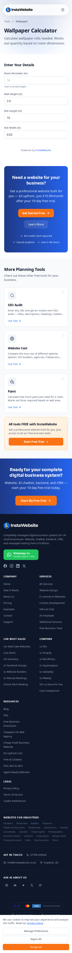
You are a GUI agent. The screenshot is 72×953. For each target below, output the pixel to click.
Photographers (55, 831)
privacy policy (35, 923)
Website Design (48, 590)
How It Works (11, 590)
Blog (6, 709)
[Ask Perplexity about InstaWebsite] (40, 885)
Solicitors (23, 831)
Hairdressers (50, 827)
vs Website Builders (15, 671)
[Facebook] (5, 566)
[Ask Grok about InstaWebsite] (32, 885)
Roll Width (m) (12, 127)
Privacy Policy (11, 788)
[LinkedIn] (18, 566)
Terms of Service (13, 794)
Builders (35, 823)
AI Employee (46, 615)
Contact (7, 615)
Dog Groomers (41, 840)
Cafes (28, 840)
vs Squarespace (48, 665)
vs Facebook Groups (15, 665)
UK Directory (10, 659)
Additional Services (50, 622)
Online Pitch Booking (15, 684)
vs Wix (43, 646)
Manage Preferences (36, 931)
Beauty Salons (59, 836)
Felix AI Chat (46, 609)
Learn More (36, 224)
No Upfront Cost (12, 753)
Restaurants (34, 827)
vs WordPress (47, 659)
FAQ (5, 715)
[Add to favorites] (63, 292)
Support (8, 622)
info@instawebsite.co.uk (21, 862)
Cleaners (28, 836)
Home (6, 584)
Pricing (7, 603)
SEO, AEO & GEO (13, 765)
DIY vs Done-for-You (51, 684)
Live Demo (9, 652)
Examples (9, 609)
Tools (7, 21)
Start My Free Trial (33, 501)
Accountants (9, 831)
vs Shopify (45, 652)
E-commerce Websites (52, 596)
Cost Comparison (49, 690)
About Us (8, 596)
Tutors (55, 840)
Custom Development (52, 603)
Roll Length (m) (13, 111)
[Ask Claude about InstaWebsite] (15, 885)
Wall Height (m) (13, 94)
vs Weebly (45, 678)
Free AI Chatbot (12, 759)
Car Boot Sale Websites (16, 646)
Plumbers (8, 823)
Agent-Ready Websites (16, 772)
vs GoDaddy (46, 671)
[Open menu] (62, 9)
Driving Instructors (12, 840)
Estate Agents (38, 831)
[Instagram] (11, 566)
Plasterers (47, 823)
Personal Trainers (12, 836)
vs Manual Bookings (15, 678)
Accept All (36, 947)
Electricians (21, 823)
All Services (46, 584)
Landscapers (42, 836)
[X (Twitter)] (24, 566)
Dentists (64, 827)
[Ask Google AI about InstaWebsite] (23, 885)
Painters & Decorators (14, 827)
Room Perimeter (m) (15, 73)
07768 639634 (38, 854)
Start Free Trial (34, 442)
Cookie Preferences (14, 801)
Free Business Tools (50, 628)
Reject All (36, 939)
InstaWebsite (43, 150)
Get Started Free (33, 213)
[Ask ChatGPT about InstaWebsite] (6, 885)
